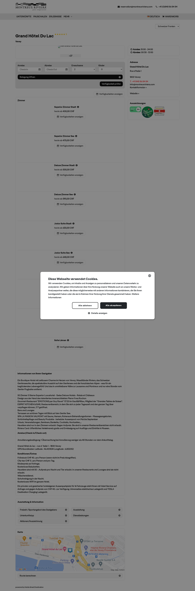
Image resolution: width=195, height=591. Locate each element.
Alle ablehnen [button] (85, 305)
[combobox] (149, 275)
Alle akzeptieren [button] (113, 305)
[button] (97, 313)
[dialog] (97, 295)
